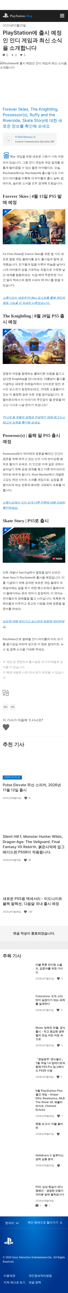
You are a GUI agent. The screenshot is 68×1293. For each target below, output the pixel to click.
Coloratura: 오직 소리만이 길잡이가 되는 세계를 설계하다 (50, 999)
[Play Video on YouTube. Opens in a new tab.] (57, 240)
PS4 (5, 707)
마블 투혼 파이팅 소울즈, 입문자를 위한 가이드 (49, 968)
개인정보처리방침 (40, 1275)
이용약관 (9, 1275)
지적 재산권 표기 (14, 1282)
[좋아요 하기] (26, 798)
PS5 (13, 707)
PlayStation (21, 16)
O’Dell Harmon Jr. (25, 136)
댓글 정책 (35, 1282)
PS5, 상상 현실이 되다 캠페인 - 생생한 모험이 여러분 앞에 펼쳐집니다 (50, 1190)
